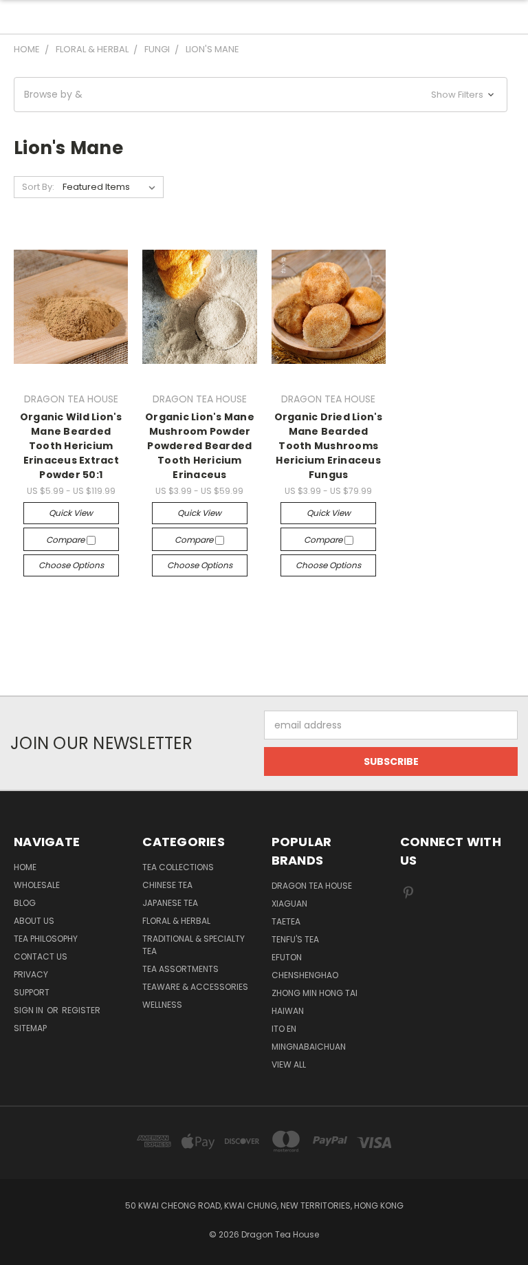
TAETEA (286, 921)
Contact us (40, 956)
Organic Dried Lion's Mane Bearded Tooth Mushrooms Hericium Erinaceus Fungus (328, 446)
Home (25, 867)
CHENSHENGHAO (305, 975)
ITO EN (284, 1029)
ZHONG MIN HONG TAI (315, 993)
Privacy (31, 974)
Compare (66, 539)
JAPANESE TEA (170, 903)
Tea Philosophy (46, 938)
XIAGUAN (289, 903)
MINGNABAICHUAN (309, 1046)
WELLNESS (162, 1004)
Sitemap (30, 1028)
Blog (25, 903)
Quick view (71, 513)
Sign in (29, 1010)
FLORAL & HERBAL (176, 921)
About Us (34, 921)
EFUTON (287, 957)
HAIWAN (288, 1011)
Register (81, 1010)
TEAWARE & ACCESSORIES (195, 987)
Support (32, 992)
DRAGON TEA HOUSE (312, 885)
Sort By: (38, 186)
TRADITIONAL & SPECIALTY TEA (193, 945)
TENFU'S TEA (295, 939)
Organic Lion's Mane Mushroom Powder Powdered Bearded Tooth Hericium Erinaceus (199, 446)
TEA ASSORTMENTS (180, 969)
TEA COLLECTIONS (178, 867)
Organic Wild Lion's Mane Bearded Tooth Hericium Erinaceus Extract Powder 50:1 (71, 446)
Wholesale (37, 885)
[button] (260, 94)
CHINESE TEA (167, 885)
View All (289, 1064)
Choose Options (71, 565)
